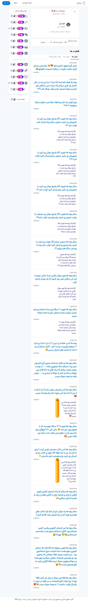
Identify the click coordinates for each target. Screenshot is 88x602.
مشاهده (43, 42)
